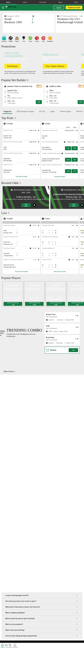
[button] (39, 102)
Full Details (12, 66)
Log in (58, 8)
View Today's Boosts (55, 66)
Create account (74, 8)
